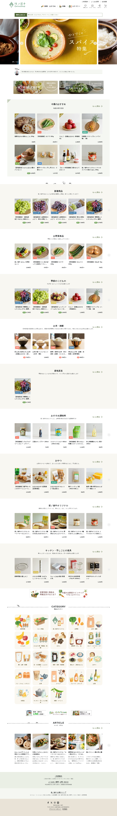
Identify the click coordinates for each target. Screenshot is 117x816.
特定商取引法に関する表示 (52, 784)
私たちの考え (47, 795)
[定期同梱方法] (44, 593)
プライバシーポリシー (55, 809)
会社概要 (104, 1)
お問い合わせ (64, 782)
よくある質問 (95, 1)
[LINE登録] (35, 713)
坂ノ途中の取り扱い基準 (65, 795)
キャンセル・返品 (68, 778)
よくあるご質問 (53, 782)
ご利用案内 (85, 1)
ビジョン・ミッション (36, 795)
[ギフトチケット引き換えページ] (58, 713)
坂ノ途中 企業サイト (58, 792)
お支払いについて (57, 778)
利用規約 (64, 809)
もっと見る (96, 106)
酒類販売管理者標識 (66, 784)
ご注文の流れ (47, 778)
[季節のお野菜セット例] (81, 713)
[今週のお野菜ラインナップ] (73, 593)
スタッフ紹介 (77, 795)
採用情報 (84, 795)
